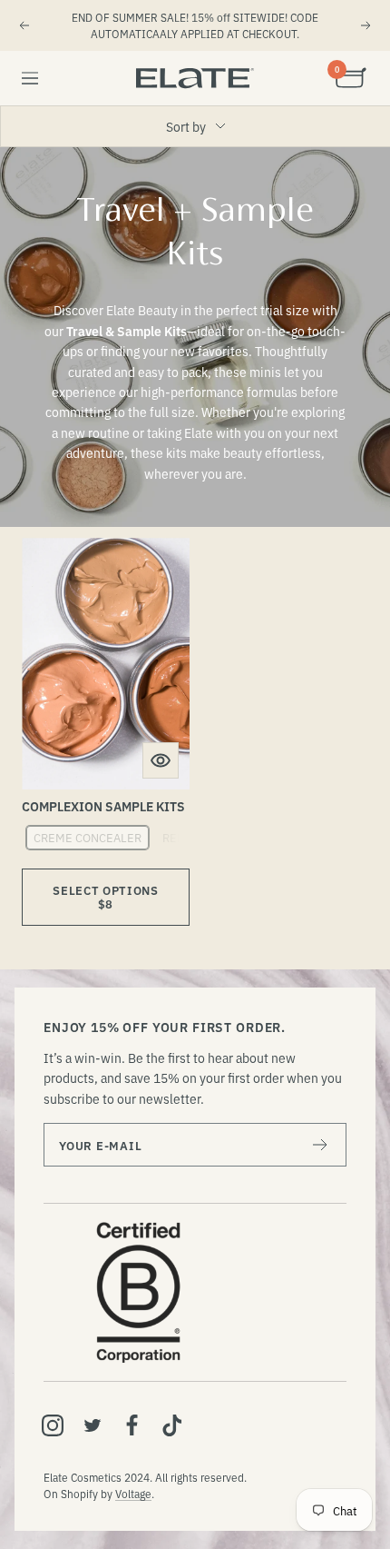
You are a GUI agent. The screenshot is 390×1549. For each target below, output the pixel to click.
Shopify (79, 1493)
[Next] (366, 25)
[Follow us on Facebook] (132, 1425)
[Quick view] (160, 760)
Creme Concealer (87, 837)
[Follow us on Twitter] (92, 1425)
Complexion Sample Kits (103, 806)
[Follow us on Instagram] (52, 1425)
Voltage (133, 1493)
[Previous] (23, 25)
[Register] (320, 1144)
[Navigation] (30, 78)
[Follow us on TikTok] (172, 1425)
